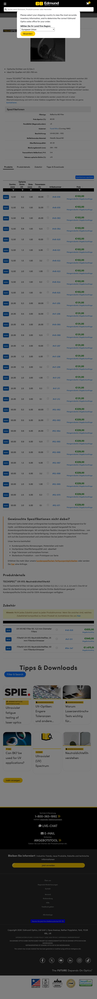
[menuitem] (13, 3)
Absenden (27, 33)
